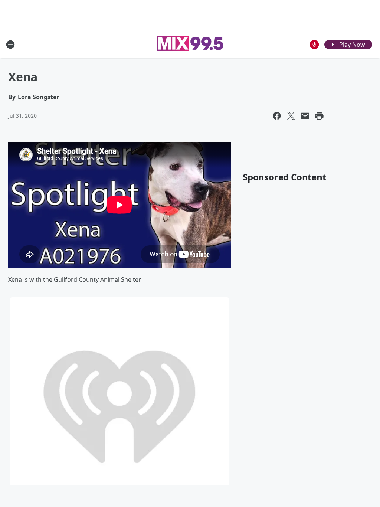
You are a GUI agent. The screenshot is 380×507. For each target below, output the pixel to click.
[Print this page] (319, 116)
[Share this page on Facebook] (277, 116)
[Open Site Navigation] (10, 44)
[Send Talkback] (314, 44)
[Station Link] (190, 44)
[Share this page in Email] (305, 116)
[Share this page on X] (291, 116)
